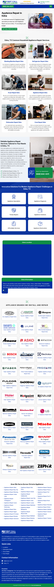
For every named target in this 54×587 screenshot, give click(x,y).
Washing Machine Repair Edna (13, 61)
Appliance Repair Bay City (11, 489)
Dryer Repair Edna (14, 92)
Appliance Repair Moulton (28, 518)
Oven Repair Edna (40, 122)
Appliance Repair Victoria (44, 511)
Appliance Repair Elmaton (11, 516)
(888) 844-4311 (8, 6)
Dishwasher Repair (7, 549)
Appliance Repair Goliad (27, 491)
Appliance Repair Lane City (28, 498)
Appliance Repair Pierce (44, 489)
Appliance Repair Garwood (11, 518)
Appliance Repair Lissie (27, 500)
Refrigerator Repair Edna (40, 61)
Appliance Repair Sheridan (45, 504)
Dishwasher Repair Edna (14, 122)
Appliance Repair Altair (10, 487)
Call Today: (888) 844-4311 (9, 29)
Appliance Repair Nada (27, 520)
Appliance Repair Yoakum (44, 518)
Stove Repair (6, 551)
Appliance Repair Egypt (10, 511)
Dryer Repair (6, 553)
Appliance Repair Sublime (44, 509)
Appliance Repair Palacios (45, 487)
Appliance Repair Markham (28, 505)
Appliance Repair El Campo (11, 514)
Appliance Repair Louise (27, 503)
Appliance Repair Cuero (10, 503)
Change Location (45, 2)
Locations (5, 547)
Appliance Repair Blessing (11, 492)
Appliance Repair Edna (40, 92)
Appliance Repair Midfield (28, 516)
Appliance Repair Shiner (44, 507)
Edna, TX (6, 563)
